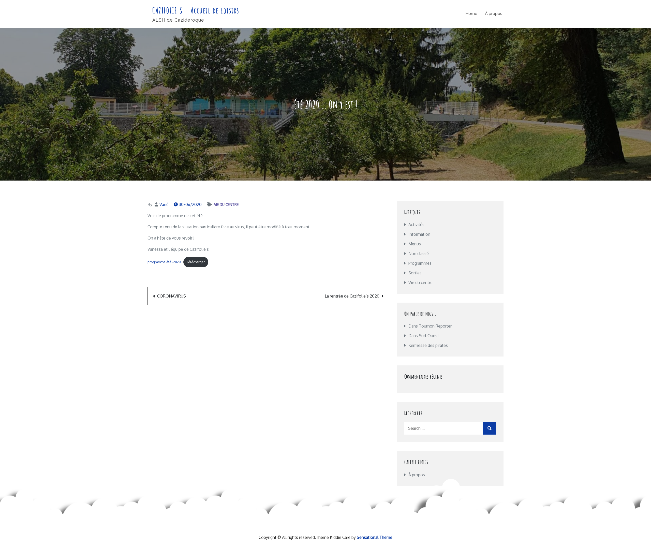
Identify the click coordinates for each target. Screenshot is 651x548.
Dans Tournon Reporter (430, 326)
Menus (414, 243)
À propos (493, 13)
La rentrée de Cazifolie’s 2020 (352, 296)
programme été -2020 (164, 262)
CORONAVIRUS (171, 296)
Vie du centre (226, 204)
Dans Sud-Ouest (423, 335)
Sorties (415, 272)
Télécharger (195, 262)
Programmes (420, 263)
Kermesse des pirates (428, 345)
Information (419, 234)
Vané (164, 204)
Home (471, 13)
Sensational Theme (374, 537)
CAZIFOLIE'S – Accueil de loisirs (195, 10)
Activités (416, 224)
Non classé (418, 253)
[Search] (489, 428)
